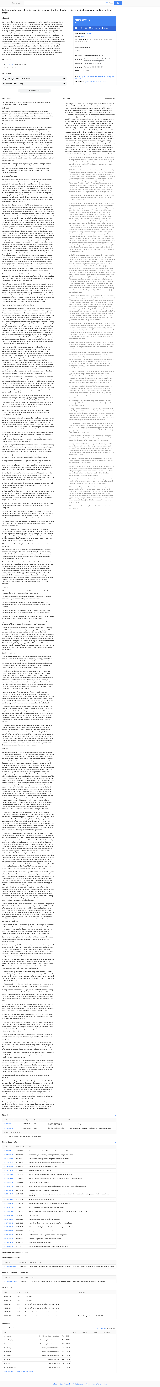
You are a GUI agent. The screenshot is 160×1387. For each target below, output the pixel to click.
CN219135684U (8, 1215)
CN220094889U (8, 1194)
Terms (88, 1384)
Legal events (90, 76)
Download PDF (82, 28)
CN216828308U (8, 1231)
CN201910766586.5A (10, 1266)
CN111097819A (9, 1124)
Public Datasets (78, 1384)
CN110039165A (8, 1178)
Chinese (88, 33)
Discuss (103, 82)
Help (105, 1384)
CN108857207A (8, 1174)
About (55, 1384)
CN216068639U (8, 1227)
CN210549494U (8, 1159)
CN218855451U (8, 1166)
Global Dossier (96, 82)
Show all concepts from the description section (18, 1371)
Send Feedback (65, 1384)
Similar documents (100, 76)
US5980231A (8, 1151)
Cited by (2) (81, 76)
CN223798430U (8, 1239)
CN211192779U (8, 1170)
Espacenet (87, 82)
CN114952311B (8, 1155)
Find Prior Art (95, 28)
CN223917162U (8, 1242)
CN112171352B (8, 1235)
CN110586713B (8, 1203)
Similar (106, 28)
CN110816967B (8, 1211)
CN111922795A (8, 1186)
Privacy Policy (97, 1384)
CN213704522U (8, 1207)
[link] (15, 65)
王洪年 (83, 36)
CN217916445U (8, 1246)
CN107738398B (8, 1223)
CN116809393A (9, 1128)
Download (102, 1328)
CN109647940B (8, 1190)
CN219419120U (8, 1219)
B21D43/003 (10, 64)
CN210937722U (8, 1182)
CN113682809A (8, 1199)
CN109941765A (8, 1162)
